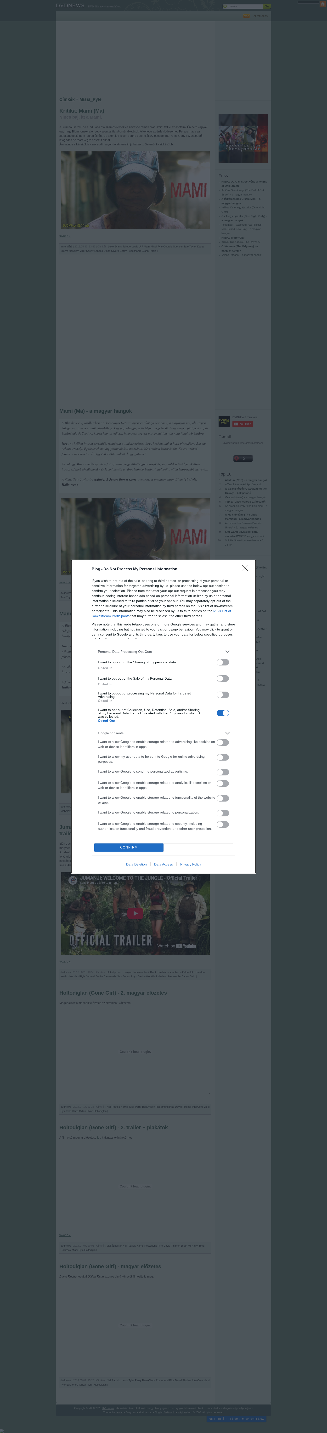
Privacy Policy (190, 864)
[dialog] (163, 716)
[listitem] (163, 651)
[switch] (223, 662)
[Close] (246, 569)
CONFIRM (129, 847)
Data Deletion (136, 864)
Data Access (163, 864)
